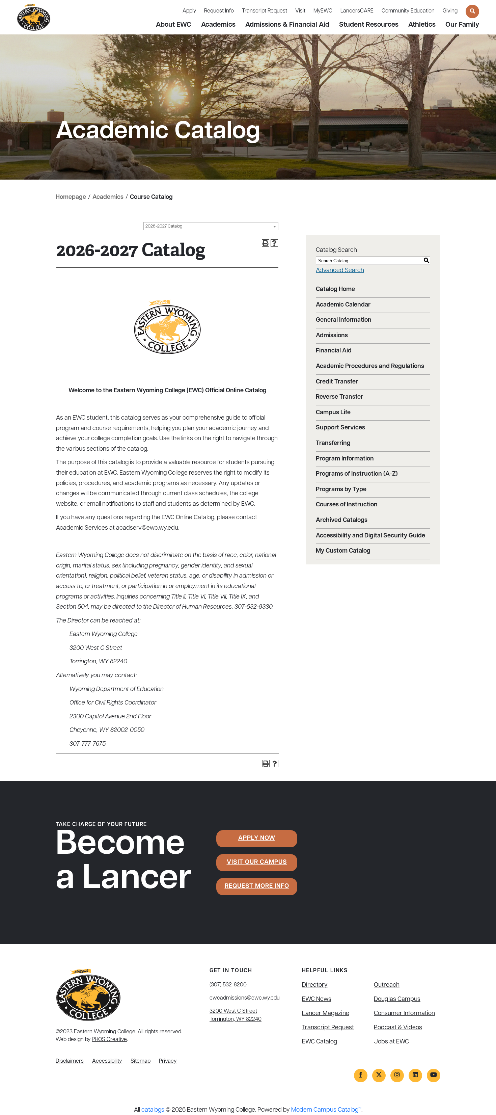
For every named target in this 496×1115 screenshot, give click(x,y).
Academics (218, 25)
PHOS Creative (109, 1039)
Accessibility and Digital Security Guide (370, 536)
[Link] (360, 1075)
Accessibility (107, 1061)
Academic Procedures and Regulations (370, 367)
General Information (343, 320)
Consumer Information (404, 1014)
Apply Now (256, 838)
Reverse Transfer (339, 397)
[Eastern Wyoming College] (34, 18)
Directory (315, 985)
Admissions (332, 336)
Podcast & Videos (398, 1028)
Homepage (71, 197)
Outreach (386, 985)
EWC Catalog (319, 1042)
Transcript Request (264, 11)
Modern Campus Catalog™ (326, 1110)
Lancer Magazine (325, 1014)
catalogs (152, 1110)
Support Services (340, 428)
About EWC (173, 25)
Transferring (333, 444)
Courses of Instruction (347, 505)
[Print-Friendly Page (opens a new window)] (265, 243)
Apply (189, 11)
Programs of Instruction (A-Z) (357, 474)
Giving (450, 11)
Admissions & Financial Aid (287, 25)
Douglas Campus (397, 1000)
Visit (300, 11)
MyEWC (322, 11)
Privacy (168, 1061)
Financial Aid (334, 351)
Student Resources (368, 25)
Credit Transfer (337, 382)
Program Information (345, 459)
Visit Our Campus (257, 862)
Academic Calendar (343, 305)
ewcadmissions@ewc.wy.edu (245, 998)
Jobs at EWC (391, 1042)
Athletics (422, 25)
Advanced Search (340, 271)
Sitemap (140, 1061)
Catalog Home (335, 290)
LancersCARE (357, 11)
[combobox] (210, 226)
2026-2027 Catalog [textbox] (164, 226)
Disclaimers (70, 1061)
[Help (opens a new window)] (274, 243)
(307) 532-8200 (228, 985)
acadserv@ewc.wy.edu (147, 528)
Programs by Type (341, 490)
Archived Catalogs (341, 520)
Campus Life (333, 413)
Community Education (408, 11)
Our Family (462, 25)
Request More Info (257, 886)
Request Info (219, 11)
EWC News (316, 1000)
